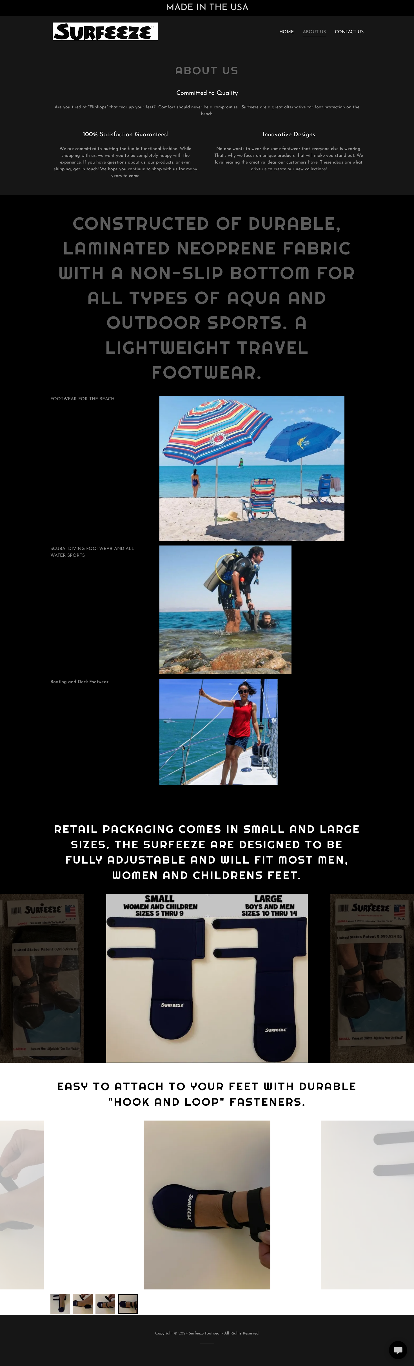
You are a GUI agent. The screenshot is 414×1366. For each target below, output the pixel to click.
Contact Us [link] (349, 32)
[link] (105, 31)
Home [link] (286, 32)
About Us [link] (314, 32)
